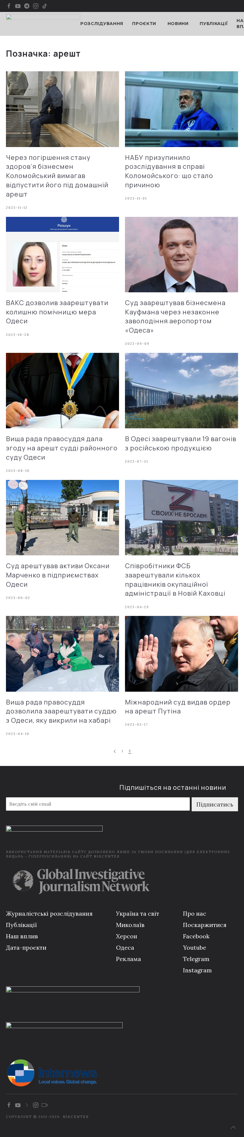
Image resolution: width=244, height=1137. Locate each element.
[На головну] (43, 24)
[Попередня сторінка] (114, 751)
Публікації (214, 23)
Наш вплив (22, 936)
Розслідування (101, 23)
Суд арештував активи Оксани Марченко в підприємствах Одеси (58, 575)
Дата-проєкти (26, 947)
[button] (233, 1127)
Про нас (194, 913)
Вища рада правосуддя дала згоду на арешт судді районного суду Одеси (62, 448)
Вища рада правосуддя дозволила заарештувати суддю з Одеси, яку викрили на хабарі (61, 711)
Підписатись (214, 804)
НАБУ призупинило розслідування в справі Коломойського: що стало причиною (169, 171)
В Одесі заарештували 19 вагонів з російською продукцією (180, 443)
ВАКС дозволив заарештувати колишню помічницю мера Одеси (57, 312)
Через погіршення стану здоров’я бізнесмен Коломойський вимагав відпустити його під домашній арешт (57, 176)
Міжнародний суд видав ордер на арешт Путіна (178, 707)
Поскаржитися (204, 925)
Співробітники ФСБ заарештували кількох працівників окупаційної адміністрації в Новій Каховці (175, 579)
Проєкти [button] (144, 23)
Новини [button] (178, 23)
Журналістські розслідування (49, 913)
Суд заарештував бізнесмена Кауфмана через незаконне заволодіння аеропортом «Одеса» (175, 316)
